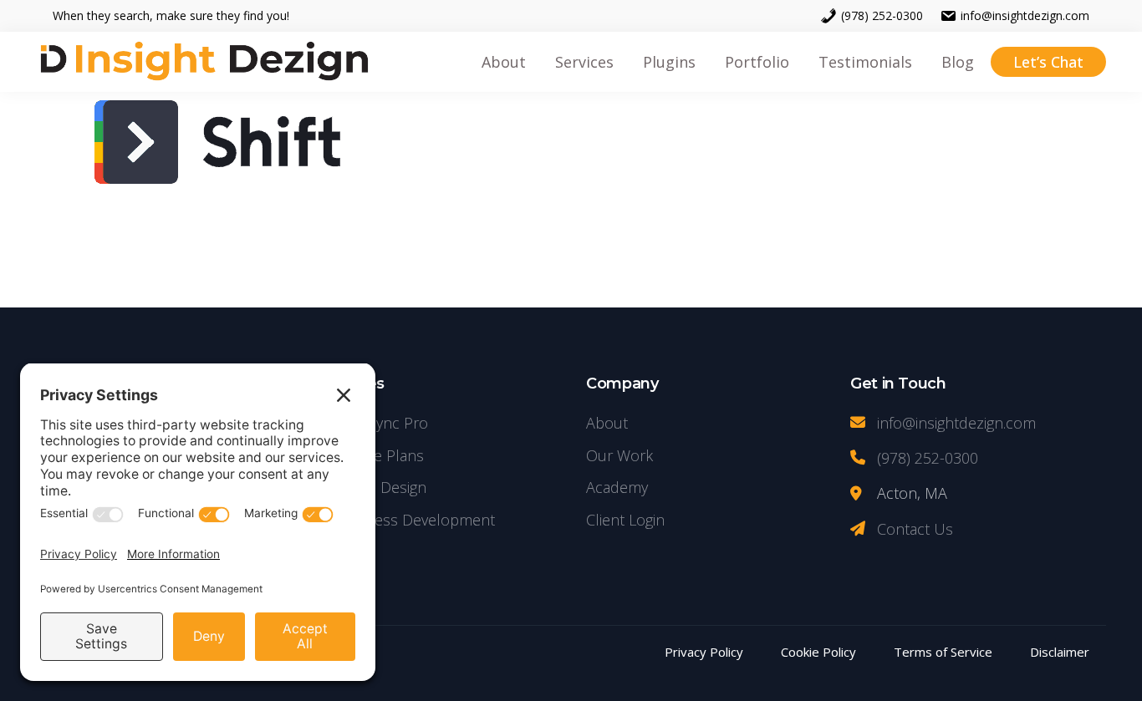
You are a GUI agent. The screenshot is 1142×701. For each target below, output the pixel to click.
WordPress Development (408, 520)
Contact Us (915, 529)
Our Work (619, 455)
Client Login (625, 520)
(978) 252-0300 (882, 15)
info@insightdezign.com (1025, 15)
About (607, 423)
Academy (617, 487)
